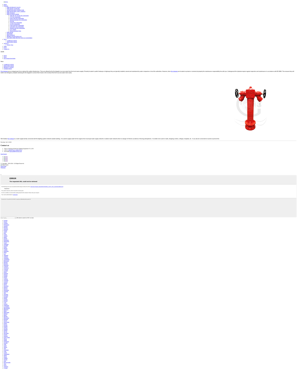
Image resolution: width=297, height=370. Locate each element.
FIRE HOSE (10, 32)
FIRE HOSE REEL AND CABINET (16, 11)
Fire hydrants (4, 71)
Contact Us (6, 49)
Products (6, 6)
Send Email (3, 166)
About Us (6, 43)
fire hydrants (174, 71)
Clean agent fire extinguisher (17, 25)
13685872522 (11, 150)
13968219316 (18, 150)
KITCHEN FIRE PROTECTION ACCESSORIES (19, 38)
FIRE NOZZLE (11, 13)
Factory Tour (10, 45)
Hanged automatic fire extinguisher (18, 19)
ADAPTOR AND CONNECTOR (15, 10)
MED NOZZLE (11, 35)
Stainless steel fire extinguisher (17, 28)
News (5, 39)
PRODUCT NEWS (9, 67)
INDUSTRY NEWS (12, 42)
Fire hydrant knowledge (9, 58)
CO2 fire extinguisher (15, 17)
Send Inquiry (4, 154)
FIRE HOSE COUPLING (13, 8)
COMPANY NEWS (12, 40)
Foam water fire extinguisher (17, 18)
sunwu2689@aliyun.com (15, 151)
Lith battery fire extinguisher (17, 26)
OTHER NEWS (8, 68)
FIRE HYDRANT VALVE (13, 7)
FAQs (5, 47)
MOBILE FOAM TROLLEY (14, 36)
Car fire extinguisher (15, 24)
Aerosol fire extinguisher (16, 22)
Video (5, 46)
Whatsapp (3, 167)
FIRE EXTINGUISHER (13, 14)
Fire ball (12, 21)
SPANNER (10, 33)
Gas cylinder (13, 29)
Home (5, 4)
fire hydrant (11, 138)
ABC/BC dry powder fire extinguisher (19, 15)
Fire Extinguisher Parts (15, 31)
